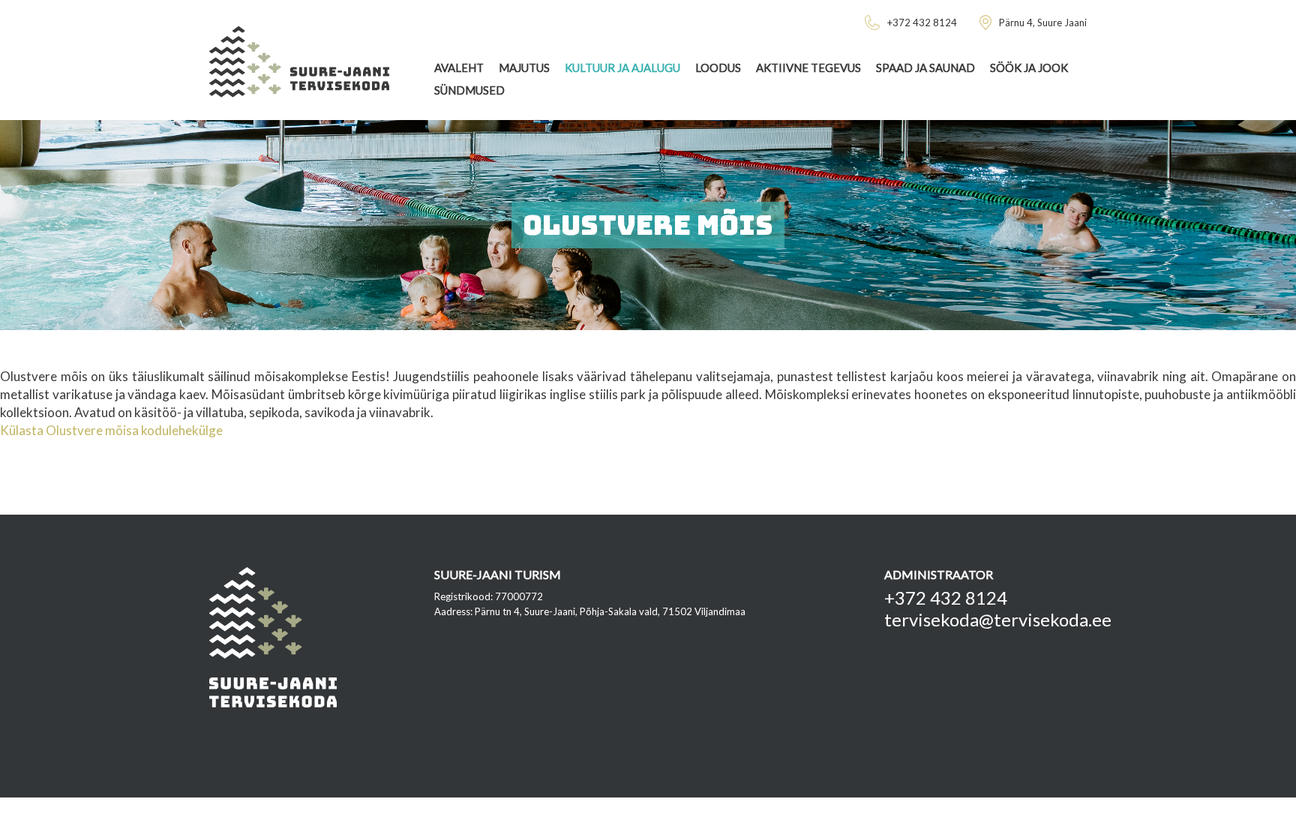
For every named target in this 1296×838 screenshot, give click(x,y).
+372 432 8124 (945, 597)
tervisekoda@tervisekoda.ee (998, 619)
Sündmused (469, 90)
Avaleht (459, 67)
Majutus (524, 67)
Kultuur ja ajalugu (622, 67)
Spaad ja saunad (925, 67)
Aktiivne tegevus (808, 67)
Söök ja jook (1029, 67)
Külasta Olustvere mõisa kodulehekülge (111, 430)
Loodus (718, 67)
